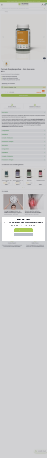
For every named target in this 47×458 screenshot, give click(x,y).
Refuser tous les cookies (23, 234)
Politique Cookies (32, 225)
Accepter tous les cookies (23, 230)
